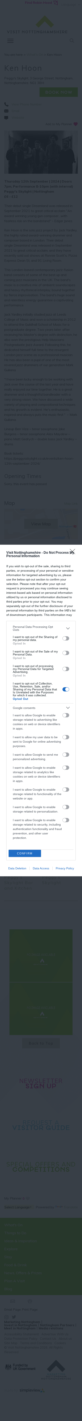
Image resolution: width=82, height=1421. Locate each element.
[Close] (74, 553)
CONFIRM (25, 853)
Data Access (41, 868)
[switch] (65, 638)
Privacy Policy (65, 868)
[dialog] (41, 710)
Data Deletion (17, 868)
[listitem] (41, 628)
